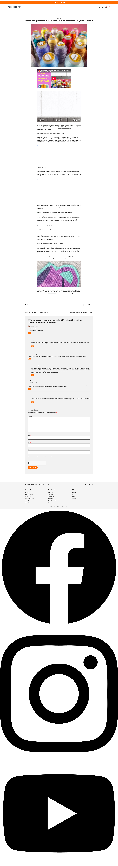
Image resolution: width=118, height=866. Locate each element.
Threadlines (34, 7)
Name (29, 435)
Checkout (73, 496)
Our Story (27, 492)
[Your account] (103, 7)
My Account (74, 492)
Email (29, 442)
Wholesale (27, 500)
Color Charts (50, 494)
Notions (65, 7)
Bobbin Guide (51, 496)
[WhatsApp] (86, 305)
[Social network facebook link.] (85, 484)
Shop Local (74, 498)
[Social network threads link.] (92, 484)
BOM (59, 7)
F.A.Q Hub (50, 502)
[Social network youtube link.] (89, 484)
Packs (53, 7)
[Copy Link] (92, 305)
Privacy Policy (28, 496)
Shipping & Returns (29, 494)
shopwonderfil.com (52, 293)
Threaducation (78, 7)
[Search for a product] (100, 7)
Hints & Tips (50, 492)
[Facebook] (83, 305)
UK (39, 484)
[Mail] (89, 305)
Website (29, 449)
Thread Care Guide (52, 500)
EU (41, 484)
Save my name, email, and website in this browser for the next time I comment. (45, 456)
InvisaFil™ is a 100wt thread (68, 137)
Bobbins (42, 7)
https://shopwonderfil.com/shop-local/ (46, 343)
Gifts (71, 7)
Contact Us (27, 502)
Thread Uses (50, 498)
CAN (36, 484)
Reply (29, 332)
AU (48, 484)
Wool (48, 7)
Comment (30, 416)
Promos (85, 7)
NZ (46, 484)
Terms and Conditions (29, 498)
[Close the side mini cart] (0, 0)
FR (43, 484)
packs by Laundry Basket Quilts (64, 128)
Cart (72, 494)
